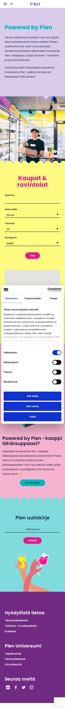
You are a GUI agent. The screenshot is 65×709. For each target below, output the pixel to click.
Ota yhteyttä (13, 664)
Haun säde (11, 209)
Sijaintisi (10, 195)
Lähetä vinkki (32, 482)
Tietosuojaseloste (16, 620)
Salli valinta (32, 406)
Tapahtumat (13, 653)
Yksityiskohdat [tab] (32, 298)
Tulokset (10, 223)
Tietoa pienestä (15, 659)
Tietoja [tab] (53, 298)
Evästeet (10, 631)
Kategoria (11, 237)
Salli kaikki (32, 396)
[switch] (56, 362)
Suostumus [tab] (11, 298)
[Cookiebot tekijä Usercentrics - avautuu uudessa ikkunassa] (47, 290)
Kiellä (33, 416)
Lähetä (32, 540)
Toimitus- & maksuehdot (21, 626)
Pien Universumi (23, 646)
